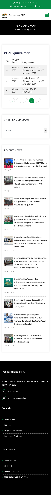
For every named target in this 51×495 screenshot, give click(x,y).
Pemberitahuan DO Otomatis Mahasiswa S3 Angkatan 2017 (33, 81)
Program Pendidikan (13, 430)
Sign (39, 6)
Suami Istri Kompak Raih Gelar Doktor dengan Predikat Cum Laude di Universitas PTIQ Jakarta (30, 202)
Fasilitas (7, 425)
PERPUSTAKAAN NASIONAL (16, 477)
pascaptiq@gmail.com (22, 6)
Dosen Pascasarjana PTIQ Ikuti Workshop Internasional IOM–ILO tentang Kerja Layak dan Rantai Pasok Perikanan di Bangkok (30, 319)
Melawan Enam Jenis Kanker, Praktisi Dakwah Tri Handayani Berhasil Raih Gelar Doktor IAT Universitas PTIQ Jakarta (29, 182)
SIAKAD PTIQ (10, 460)
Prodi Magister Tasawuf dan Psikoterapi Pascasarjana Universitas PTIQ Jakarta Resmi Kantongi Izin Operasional (29, 284)
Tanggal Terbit (15, 61)
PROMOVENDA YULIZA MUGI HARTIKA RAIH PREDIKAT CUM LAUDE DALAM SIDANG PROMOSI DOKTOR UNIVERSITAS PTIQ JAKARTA (30, 263)
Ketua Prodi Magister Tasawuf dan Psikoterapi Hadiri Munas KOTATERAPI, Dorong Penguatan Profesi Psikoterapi (30, 163)
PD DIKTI (8, 466)
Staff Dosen (9, 419)
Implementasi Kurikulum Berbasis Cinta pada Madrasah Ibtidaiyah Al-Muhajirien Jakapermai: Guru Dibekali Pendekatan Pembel (30, 221)
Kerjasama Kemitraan (13, 436)
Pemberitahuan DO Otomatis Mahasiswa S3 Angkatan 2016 (33, 70)
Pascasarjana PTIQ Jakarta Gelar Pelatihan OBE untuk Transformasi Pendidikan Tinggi (28, 339)
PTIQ (17, 2)
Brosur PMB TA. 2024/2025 (29, 90)
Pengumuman (25, 25)
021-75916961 (29, 2)
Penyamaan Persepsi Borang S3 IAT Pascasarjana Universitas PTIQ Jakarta (29, 302)
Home (17, 29)
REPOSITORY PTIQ (12, 471)
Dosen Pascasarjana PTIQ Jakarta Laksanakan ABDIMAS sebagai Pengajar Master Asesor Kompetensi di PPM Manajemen (30, 242)
